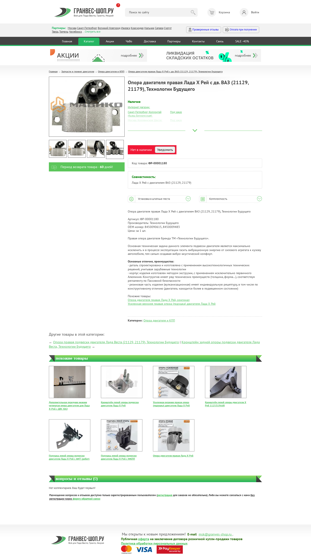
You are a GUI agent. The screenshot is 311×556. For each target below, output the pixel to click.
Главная (67, 41)
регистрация (164, 495)
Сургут (168, 28)
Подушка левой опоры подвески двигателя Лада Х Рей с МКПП (119, 457)
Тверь (55, 31)
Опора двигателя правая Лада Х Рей (173, 455)
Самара (159, 28)
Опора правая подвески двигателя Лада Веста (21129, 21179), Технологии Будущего (116, 342)
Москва (72, 28)
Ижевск (125, 28)
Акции (110, 41)
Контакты (198, 41)
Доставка (150, 41)
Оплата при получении (243, 29)
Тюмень (63, 31)
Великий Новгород (109, 28)
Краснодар (137, 28)
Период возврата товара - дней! (87, 167)
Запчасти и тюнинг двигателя (77, 71)
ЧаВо (129, 41)
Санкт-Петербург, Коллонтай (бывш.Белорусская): (144, 113)
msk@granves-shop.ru (215, 534)
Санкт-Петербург (87, 28)
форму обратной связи (86, 499)
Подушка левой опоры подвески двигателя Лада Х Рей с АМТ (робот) (69, 457)
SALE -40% (242, 41)
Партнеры (173, 41)
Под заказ (176, 112)
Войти (255, 12)
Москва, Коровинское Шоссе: (145, 120)
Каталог (89, 41)
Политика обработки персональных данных (154, 543)
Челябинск (75, 31)
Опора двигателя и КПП (111, 71)
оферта (143, 539)
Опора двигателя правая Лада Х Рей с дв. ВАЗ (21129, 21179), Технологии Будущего (175, 71)
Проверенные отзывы (205, 29)
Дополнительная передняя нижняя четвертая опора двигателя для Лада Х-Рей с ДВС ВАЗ (69, 405)
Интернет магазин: (139, 107)
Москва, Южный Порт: (141, 125)
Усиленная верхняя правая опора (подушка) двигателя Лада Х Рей (172, 304)
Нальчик (149, 28)
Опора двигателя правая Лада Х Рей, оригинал (159, 300)
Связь (220, 41)
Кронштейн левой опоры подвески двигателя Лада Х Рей (120, 404)
